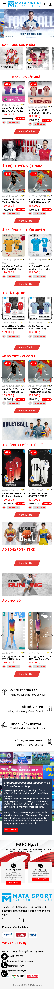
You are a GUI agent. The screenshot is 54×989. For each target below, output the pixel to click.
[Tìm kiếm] (45, 4)
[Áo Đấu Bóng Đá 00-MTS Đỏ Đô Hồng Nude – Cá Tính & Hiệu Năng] (40, 92)
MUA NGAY (13, 122)
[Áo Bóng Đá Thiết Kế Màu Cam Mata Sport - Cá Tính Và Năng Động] (14, 245)
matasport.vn (17, 966)
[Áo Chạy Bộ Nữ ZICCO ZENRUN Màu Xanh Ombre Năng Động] (14, 631)
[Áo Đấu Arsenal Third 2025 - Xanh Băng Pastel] (40, 308)
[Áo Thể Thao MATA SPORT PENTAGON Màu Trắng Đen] (40, 468)
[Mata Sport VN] (25, 4)
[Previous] (3, 102)
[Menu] (4, 4)
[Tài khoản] (50, 4)
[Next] (50, 102)
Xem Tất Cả (26, 131)
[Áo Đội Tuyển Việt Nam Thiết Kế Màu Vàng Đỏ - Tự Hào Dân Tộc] (40, 181)
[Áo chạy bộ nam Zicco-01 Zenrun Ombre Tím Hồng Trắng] (40, 631)
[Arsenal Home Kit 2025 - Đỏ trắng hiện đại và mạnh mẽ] (14, 308)
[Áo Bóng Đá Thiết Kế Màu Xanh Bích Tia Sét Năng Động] (40, 245)
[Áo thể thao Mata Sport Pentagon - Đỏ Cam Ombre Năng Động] (14, 468)
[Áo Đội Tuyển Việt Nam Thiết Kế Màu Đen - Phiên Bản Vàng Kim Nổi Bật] (14, 181)
